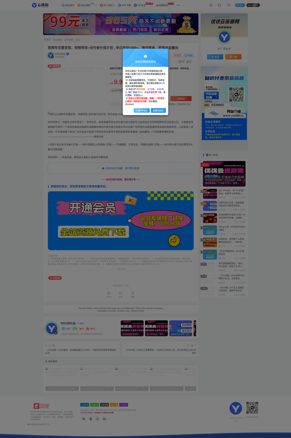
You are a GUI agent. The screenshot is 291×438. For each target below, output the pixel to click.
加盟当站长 (158, 110)
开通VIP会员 (142, 110)
